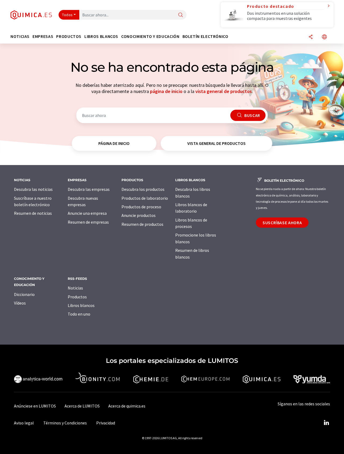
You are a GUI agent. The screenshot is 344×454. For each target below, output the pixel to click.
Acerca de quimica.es (126, 406)
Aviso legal (24, 423)
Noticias (75, 288)
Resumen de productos (142, 224)
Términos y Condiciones (65, 423)
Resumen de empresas (88, 222)
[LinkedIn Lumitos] (326, 423)
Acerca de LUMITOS (82, 406)
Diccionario (24, 294)
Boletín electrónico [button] (205, 36)
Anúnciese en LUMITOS (35, 406)
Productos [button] (68, 36)
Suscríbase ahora (282, 222)
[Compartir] (310, 37)
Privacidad (105, 423)
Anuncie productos (138, 215)
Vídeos (20, 303)
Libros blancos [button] (101, 36)
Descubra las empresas (89, 189)
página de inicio (166, 91)
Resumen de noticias (33, 213)
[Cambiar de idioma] (324, 37)
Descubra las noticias (33, 189)
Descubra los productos (142, 189)
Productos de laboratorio (144, 198)
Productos (77, 296)
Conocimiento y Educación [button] (150, 36)
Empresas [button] (43, 36)
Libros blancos (81, 305)
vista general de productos (223, 91)
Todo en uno (79, 314)
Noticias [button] (20, 36)
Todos (67, 14)
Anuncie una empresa (87, 213)
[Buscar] (180, 15)
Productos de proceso (141, 206)
